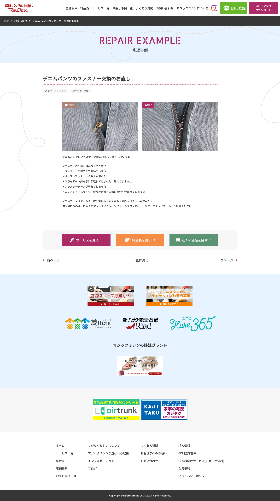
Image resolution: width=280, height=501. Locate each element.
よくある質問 (144, 8)
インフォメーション (101, 461)
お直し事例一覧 (122, 8)
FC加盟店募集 (187, 453)
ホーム (60, 445)
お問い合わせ (165, 8)
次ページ (226, 260)
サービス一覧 (100, 8)
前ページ (53, 260)
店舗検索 (71, 8)
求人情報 (184, 445)
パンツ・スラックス (55, 90)
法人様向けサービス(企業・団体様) (201, 461)
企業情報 (184, 468)
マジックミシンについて (192, 8)
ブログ (92, 468)
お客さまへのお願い (153, 453)
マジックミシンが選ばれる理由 (108, 453)
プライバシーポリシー (193, 476)
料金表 (84, 8)
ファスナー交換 (80, 90)
